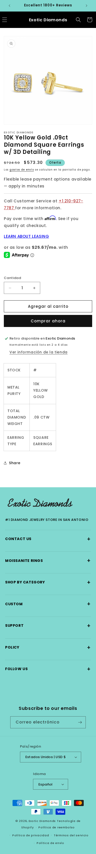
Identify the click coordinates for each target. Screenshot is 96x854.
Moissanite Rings (48, 560)
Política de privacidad (30, 835)
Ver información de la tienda (38, 352)
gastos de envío (21, 170)
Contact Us (48, 539)
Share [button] (14, 462)
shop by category (48, 582)
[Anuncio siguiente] (86, 5)
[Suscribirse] (80, 722)
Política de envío (50, 843)
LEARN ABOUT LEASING (26, 236)
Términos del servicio (71, 835)
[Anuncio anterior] (9, 5)
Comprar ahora (48, 321)
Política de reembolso (56, 827)
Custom (48, 604)
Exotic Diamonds (42, 821)
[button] (78, 19)
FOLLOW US (48, 669)
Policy (48, 647)
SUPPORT (48, 626)
